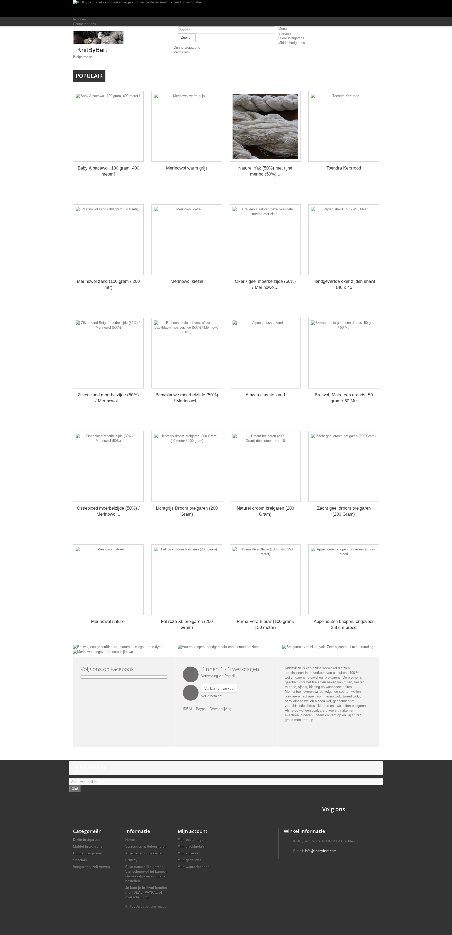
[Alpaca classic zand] (265, 353)
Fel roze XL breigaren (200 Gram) (187, 624)
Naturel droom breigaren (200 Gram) (265, 511)
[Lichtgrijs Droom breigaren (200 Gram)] (186, 466)
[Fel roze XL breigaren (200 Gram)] (186, 579)
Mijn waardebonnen (194, 867)
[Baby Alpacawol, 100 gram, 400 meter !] (108, 126)
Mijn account (192, 831)
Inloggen (79, 19)
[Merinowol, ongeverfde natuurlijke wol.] (104, 652)
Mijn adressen (189, 853)
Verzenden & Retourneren (146, 846)
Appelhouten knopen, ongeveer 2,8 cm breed (344, 624)
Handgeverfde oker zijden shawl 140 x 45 (344, 284)
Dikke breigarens (86, 840)
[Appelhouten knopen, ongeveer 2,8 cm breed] (343, 579)
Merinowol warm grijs (187, 168)
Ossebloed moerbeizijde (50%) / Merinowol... (108, 511)
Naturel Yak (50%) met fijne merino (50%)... (265, 171)
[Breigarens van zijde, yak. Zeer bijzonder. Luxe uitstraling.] (328, 647)
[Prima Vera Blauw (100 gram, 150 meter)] (265, 579)
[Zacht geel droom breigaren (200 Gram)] (343, 466)
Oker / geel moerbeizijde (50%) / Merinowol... (265, 284)
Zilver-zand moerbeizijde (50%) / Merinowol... (108, 397)
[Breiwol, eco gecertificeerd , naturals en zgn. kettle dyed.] (118, 647)
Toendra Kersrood (343, 168)
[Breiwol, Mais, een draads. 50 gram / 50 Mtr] (343, 353)
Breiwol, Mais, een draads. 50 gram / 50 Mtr (344, 397)
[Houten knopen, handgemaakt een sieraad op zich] (218, 647)
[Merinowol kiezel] (186, 239)
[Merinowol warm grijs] (186, 126)
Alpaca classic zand (265, 394)
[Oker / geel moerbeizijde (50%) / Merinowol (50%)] (265, 239)
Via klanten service (219, 688)
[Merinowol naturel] (108, 579)
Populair (89, 76)
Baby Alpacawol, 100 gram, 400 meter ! (108, 171)
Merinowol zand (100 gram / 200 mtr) (108, 284)
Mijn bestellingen (192, 840)
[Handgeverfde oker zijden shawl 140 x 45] (343, 239)
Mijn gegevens (189, 860)
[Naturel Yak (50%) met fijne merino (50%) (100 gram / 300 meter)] (265, 126)
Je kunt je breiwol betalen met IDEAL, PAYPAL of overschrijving (146, 892)
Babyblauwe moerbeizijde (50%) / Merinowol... (186, 397)
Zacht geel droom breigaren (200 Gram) (344, 511)
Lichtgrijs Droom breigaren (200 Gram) (187, 511)
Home (130, 840)
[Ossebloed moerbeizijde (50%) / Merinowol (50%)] (108, 466)
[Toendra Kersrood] (343, 126)
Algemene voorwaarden (144, 853)
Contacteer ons (84, 24)
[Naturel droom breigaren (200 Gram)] (265, 466)
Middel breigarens (87, 846)
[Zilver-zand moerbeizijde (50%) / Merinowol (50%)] (108, 353)
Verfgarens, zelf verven (91, 867)
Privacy (131, 860)
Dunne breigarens (87, 853)
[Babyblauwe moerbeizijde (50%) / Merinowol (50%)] (186, 353)
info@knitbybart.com (320, 851)
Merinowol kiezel (187, 281)
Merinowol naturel (108, 621)
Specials (80, 860)
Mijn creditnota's (191, 846)
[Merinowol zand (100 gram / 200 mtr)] (108, 239)
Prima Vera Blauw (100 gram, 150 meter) (265, 624)
